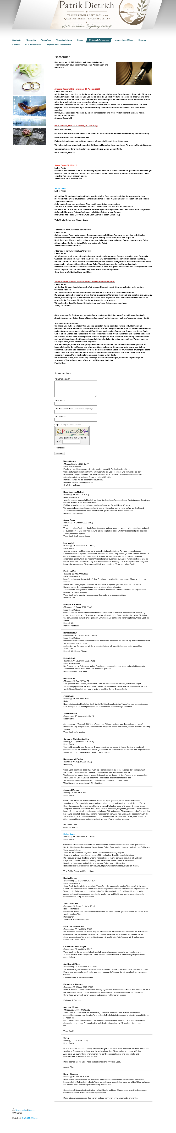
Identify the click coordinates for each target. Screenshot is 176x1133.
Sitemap (31, 1110)
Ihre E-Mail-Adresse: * (73, 408)
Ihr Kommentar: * (62, 379)
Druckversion (21, 1110)
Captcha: (67, 424)
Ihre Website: (60, 416)
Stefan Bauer (60, 188)
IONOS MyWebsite (29, 1118)
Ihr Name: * (59, 400)
